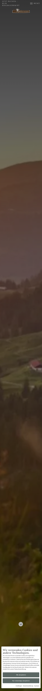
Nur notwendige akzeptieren (21, 681)
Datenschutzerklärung (28, 685)
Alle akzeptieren (21, 675)
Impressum (36, 685)
